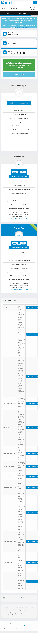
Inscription (6, 8)
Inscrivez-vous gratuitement (19, 103)
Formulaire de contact (31, 625)
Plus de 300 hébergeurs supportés (19, 218)
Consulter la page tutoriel (21, 27)
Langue (33, 9)
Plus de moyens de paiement (19, 176)
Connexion (15, 8)
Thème (33, 7)
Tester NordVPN (19, 22)
